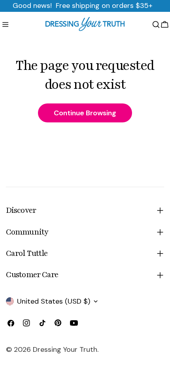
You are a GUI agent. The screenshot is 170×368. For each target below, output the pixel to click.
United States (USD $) (53, 301)
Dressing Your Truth (65, 349)
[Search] (156, 24)
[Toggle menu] (5, 24)
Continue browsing (85, 113)
